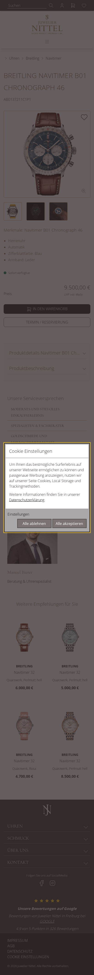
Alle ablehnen (34, 523)
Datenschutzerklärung (26, 499)
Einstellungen (18, 514)
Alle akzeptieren (69, 523)
